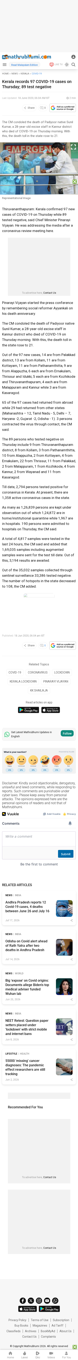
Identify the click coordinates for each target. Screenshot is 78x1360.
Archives (30, 1331)
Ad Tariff (57, 1325)
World (19, 973)
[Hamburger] (4, 64)
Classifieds (13, 1331)
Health (24, 1053)
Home (5, 74)
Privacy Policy (17, 1320)
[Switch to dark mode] (66, 64)
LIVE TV (58, 64)
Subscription (61, 1320)
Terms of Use (39, 1320)
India (18, 895)
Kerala (25, 74)
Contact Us (49, 292)
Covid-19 (37, 74)
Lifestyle (11, 1053)
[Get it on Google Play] (28, 710)
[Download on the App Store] (50, 710)
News (14, 74)
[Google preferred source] (62, 108)
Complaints (48, 1336)
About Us (65, 1331)
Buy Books (21, 1325)
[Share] (72, 920)
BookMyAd (48, 1331)
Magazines (40, 1325)
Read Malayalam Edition (24, 65)
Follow (67, 733)
